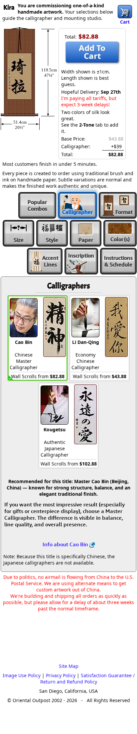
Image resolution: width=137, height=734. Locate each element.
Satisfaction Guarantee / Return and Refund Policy (87, 678)
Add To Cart (92, 51)
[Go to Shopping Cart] (125, 11)
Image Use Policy (22, 675)
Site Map (68, 666)
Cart (125, 22)
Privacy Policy (60, 675)
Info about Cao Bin (66, 544)
